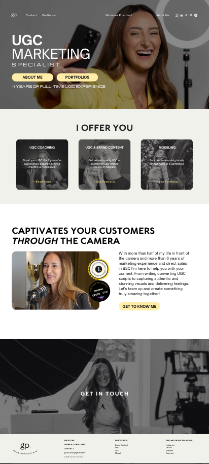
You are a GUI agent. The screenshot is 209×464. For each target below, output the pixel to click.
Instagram (170, 445)
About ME (33, 77)
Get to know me (140, 306)
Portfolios (77, 77)
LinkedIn (169, 450)
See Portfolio (168, 182)
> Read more (42, 182)
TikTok (169, 447)
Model (118, 453)
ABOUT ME (69, 440)
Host (117, 447)
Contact (31, 15)
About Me (162, 15)
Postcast (170, 453)
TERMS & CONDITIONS (74, 444)
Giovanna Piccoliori (119, 15)
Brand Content (121, 445)
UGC (117, 450)
